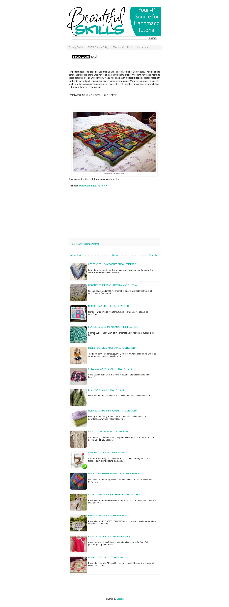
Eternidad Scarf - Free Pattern (106, 390)
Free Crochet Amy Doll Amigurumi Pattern (112, 348)
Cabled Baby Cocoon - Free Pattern (108, 432)
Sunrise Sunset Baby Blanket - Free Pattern (113, 327)
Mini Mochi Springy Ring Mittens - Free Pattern (114, 473)
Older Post (154, 255)
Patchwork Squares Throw (93, 185)
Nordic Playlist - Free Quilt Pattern (108, 306)
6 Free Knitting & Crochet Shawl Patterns (112, 264)
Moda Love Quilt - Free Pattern (105, 557)
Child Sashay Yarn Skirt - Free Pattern (110, 369)
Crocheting (85, 244)
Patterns (95, 244)
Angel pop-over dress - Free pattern (109, 536)
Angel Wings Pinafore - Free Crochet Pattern (114, 494)
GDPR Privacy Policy (98, 47)
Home (115, 255)
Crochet (75, 244)
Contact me (142, 47)
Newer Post (75, 255)
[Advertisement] (108, 105)
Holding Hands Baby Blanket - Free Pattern (112, 411)
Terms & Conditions (122, 47)
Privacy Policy (76, 47)
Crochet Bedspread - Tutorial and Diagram (112, 285)
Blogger (120, 599)
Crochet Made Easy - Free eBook (106, 453)
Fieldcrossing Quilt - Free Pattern (107, 515)
